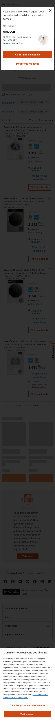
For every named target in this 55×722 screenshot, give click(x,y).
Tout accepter (27, 714)
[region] (27, 685)
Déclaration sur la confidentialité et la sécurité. (25, 696)
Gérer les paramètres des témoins (27, 705)
